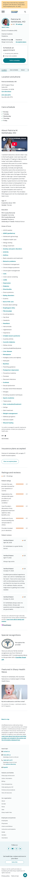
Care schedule (14, 70)
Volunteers (5, 838)
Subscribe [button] (14, 862)
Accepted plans (21, 42)
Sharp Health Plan (7, 812)
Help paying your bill (7, 787)
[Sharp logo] (14, 12)
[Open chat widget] (25, 875)
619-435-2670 (6, 95)
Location (4, 70)
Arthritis (6, 252)
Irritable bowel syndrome (11, 336)
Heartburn (6, 323)
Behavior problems (9, 261)
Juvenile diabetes (9, 342)
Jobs (3, 809)
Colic (4, 273)
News (3, 806)
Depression (7, 283)
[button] (3, 11)
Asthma (5, 255)
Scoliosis (6, 382)
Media (3, 832)
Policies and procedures (8, 790)
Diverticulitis (7, 289)
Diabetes (6, 286)
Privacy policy (6, 876)
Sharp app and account (8, 775)
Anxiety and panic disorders (12, 249)
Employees (5, 820)
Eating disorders (8, 295)
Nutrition (6, 364)
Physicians (5, 823)
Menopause (7, 354)
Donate (4, 804)
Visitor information (7, 778)
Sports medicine (8, 398)
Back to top (5, 719)
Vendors (4, 835)
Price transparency (7, 784)
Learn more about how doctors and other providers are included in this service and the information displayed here (14, 738)
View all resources (7, 793)
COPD (5, 280)
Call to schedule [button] (14, 60)
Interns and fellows (7, 826)
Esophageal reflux (9, 308)
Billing (3, 781)
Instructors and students (9, 829)
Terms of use (15, 876)
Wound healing (8, 423)
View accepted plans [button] (10, 461)
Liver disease (7, 351)
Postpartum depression (11, 370)
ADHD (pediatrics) (9, 233)
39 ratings (19, 24)
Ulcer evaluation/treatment (12, 404)
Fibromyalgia (7, 311)
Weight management (10, 413)
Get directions (6, 91)
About (23, 70)
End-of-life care (8, 301)
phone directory (11, 764)
